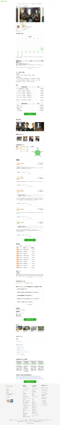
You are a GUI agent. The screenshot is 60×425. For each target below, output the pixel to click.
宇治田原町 (21, 378)
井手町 (17, 378)
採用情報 (7, 392)
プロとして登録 (43, 400)
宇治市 (29, 376)
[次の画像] (41, 14)
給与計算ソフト (34, 404)
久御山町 (40, 377)
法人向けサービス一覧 (44, 389)
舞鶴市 (23, 376)
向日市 (39, 376)
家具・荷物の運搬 (25, 402)
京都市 (17, 376)
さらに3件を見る (29, 304)
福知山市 (20, 376)
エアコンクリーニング (20, 348)
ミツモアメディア (43, 392)
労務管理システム (34, 410)
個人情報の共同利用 (20, 421)
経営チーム (7, 390)
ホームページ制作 (34, 396)
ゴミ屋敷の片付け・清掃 (26, 405)
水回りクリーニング (20, 347)
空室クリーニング (20, 349)
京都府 (22, 3)
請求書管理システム (35, 412)
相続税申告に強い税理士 (26, 416)
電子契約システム (34, 407)
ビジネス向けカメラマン (35, 388)
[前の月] (16, 36)
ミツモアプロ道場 (43, 403)
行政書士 (33, 390)
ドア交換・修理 (25, 407)
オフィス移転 (19, 341)
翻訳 (32, 399)
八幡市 (21, 377)
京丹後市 (27, 377)
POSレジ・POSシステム (35, 413)
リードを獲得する (43, 401)
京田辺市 (23, 377)
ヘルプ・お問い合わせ (44, 390)
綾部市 (26, 376)
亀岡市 (24, 3)
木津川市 (33, 377)
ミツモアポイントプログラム (28, 421)
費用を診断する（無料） (30, 319)
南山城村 (32, 378)
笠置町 (24, 378)
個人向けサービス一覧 (44, 387)
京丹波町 (36, 378)
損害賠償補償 (43, 395)
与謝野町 (42, 378)
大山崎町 (36, 377)
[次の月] (43, 36)
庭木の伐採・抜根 (25, 396)
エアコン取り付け (25, 390)
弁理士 (33, 393)
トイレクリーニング (20, 353)
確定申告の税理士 (25, 413)
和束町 (27, 378)
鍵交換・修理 (25, 408)
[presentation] (17, 23)
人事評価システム (34, 409)
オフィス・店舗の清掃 (20, 354)
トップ (17, 3)
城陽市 (37, 376)
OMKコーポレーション (29, 3)
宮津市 (31, 376)
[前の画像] (19, 14)
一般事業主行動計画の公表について (38, 421)
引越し (18, 340)
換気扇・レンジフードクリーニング (23, 352)
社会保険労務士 (34, 391)
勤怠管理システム (34, 402)
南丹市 (30, 377)
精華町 (29, 378)
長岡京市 (17, 377)
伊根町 (39, 378)
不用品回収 (19, 3)
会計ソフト (33, 401)
